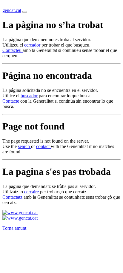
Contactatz (13, 197)
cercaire (32, 191)
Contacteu (12, 50)
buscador (29, 95)
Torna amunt (14, 228)
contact (43, 146)
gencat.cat (11, 10)
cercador (32, 44)
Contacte (11, 101)
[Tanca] (24, 12)
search (24, 146)
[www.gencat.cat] (20, 212)
